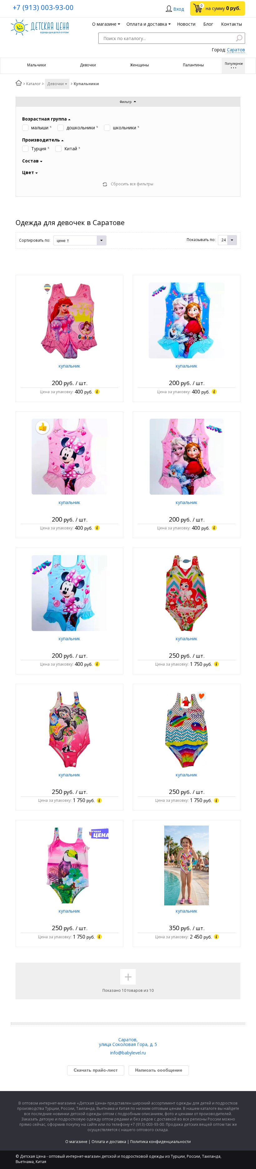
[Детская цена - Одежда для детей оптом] (40, 22)
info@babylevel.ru (128, 1053)
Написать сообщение (158, 1070)
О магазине (76, 1141)
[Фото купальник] (69, 320)
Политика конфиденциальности (160, 1141)
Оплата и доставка (108, 1141)
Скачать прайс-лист (96, 1070)
